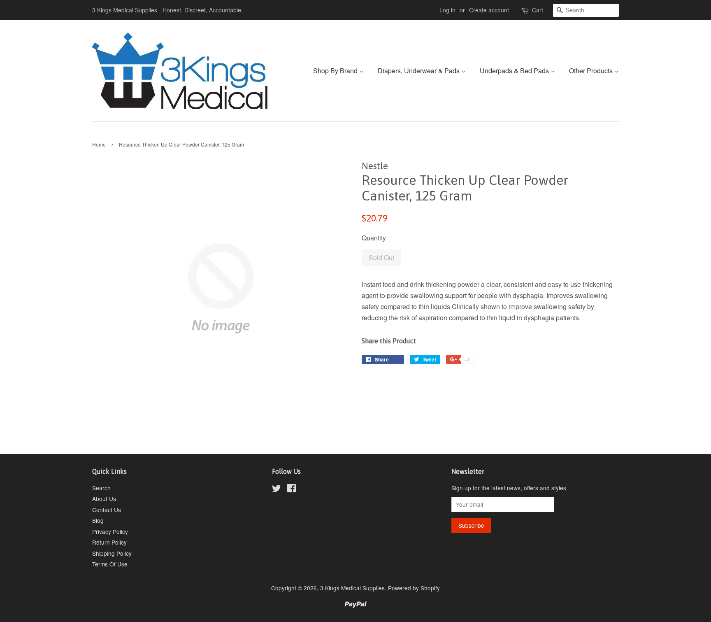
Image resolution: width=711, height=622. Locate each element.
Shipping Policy (112, 553)
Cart (537, 10)
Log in (447, 10)
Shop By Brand (336, 70)
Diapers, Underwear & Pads (419, 70)
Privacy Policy (110, 531)
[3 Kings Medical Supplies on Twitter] (276, 489)
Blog (98, 520)
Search (101, 488)
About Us (104, 498)
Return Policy (109, 542)
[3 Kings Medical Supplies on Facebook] (291, 489)
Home (99, 144)
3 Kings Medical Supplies (352, 588)
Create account (489, 10)
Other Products (591, 70)
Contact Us (106, 510)
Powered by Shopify (414, 588)
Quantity (374, 237)
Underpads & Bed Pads (515, 70)
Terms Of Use (110, 564)
